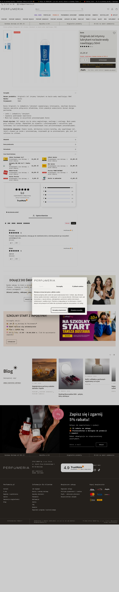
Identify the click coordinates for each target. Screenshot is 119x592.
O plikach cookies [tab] (77, 286)
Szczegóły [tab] (59, 286)
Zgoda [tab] (41, 286)
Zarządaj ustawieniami (59, 310)
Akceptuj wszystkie (76, 310)
